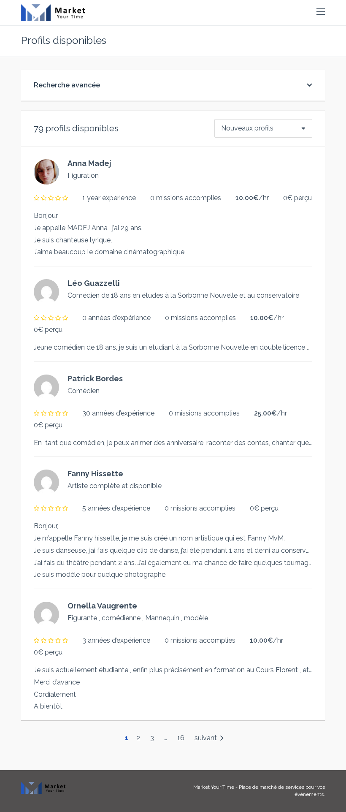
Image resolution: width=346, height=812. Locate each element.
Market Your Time (213, 787)
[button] (320, 12)
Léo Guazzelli (94, 283)
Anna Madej (89, 163)
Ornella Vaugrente (102, 605)
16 (180, 738)
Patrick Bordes (95, 378)
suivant (207, 738)
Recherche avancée (67, 85)
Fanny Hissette (95, 473)
